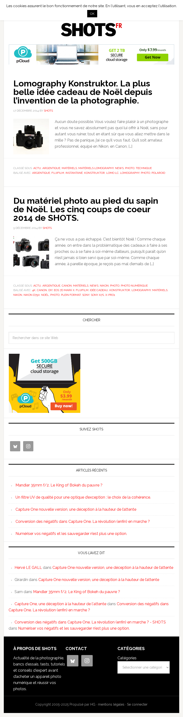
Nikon (104, 285)
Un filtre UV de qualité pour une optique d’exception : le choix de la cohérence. (83, 497)
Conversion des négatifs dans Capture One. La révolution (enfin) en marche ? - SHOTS (90, 622)
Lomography (129, 173)
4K (34, 290)
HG (92, 704)
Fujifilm (57, 173)
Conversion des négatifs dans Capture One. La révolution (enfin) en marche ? (82, 521)
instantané (74, 173)
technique (144, 168)
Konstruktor (94, 173)
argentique (51, 168)
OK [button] (92, 13)
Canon (67, 285)
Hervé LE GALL (28, 567)
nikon (17, 295)
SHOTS (91, 29)
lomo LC (112, 173)
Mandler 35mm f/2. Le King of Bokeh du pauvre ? (58, 485)
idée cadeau (99, 290)
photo (129, 168)
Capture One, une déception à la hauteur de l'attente (60, 604)
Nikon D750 (32, 295)
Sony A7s (97, 295)
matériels (69, 168)
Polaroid (158, 173)
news (119, 168)
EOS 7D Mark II (64, 290)
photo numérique (134, 285)
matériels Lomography (96, 168)
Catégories (127, 658)
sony (85, 295)
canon (42, 290)
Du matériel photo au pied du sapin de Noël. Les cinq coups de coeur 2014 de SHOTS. (85, 209)
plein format (71, 295)
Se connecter (137, 704)
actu (37, 168)
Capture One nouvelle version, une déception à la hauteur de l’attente (75, 509)
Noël (45, 295)
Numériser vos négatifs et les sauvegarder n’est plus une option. (71, 533)
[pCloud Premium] (91, 62)
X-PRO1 (110, 295)
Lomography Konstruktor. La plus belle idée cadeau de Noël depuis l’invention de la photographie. (82, 91)
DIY (50, 290)
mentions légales (111, 704)
